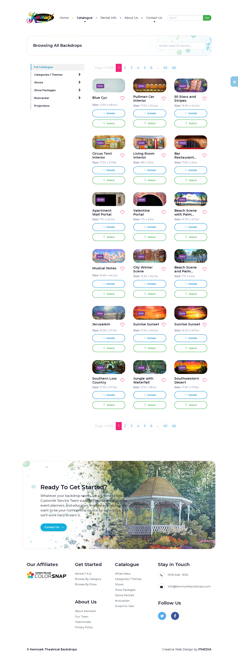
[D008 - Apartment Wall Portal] (119, 199)
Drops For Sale (124, 606)
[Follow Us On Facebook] (175, 616)
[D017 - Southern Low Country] (119, 367)
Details (110, 113)
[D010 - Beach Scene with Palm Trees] (201, 199)
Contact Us (154, 18)
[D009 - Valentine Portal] (160, 199)
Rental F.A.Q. (83, 573)
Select (110, 123)
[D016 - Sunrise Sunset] (201, 313)
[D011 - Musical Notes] (119, 256)
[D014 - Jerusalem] (119, 313)
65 (165, 68)
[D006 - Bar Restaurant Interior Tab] (201, 143)
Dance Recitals (124, 595)
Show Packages (45, 90)
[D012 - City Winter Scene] (160, 256)
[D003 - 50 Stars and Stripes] (201, 86)
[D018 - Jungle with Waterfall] (160, 367)
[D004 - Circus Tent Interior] (119, 143)
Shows (38, 82)
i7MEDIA (204, 649)
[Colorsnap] (47, 575)
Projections (42, 105)
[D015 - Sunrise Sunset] (160, 313)
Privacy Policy (84, 627)
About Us (131, 18)
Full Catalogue (43, 67)
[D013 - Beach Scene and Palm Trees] (201, 256)
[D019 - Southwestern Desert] (201, 367)
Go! (207, 17)
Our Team (81, 616)
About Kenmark (85, 611)
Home (64, 18)
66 (174, 68)
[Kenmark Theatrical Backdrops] (40, 17)
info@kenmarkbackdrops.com (189, 586)
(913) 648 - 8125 (178, 574)
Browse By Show (86, 584)
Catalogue (84, 18)
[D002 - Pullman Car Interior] (160, 86)
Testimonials (83, 622)
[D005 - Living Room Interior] (160, 143)
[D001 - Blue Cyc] (119, 86)
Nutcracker (41, 98)
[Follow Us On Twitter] (162, 616)
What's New (122, 573)
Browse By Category (88, 579)
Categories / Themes (48, 74)
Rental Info (108, 18)
